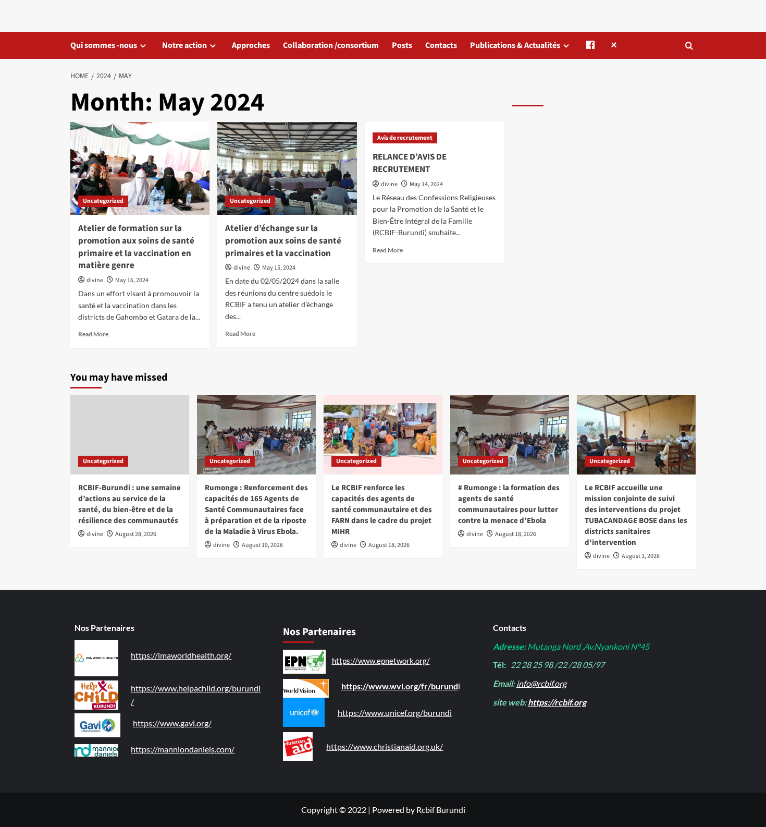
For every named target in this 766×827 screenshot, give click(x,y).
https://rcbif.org (557, 702)
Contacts (441, 45)
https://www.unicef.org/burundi (395, 712)
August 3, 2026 (641, 556)
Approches (251, 45)
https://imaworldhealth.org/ (181, 655)
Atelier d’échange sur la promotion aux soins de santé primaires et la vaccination (283, 241)
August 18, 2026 (389, 545)
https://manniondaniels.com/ (182, 749)
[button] (689, 46)
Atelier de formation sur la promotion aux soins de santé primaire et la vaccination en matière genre (136, 247)
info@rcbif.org (541, 683)
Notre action (184, 45)
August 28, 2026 (135, 534)
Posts (402, 45)
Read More (93, 334)
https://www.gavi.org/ (172, 723)
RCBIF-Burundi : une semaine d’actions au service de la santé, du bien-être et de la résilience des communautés (129, 504)
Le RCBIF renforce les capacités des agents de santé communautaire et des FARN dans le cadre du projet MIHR (381, 509)
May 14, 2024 (426, 184)
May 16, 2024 (132, 280)
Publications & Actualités (515, 45)
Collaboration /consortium (331, 45)
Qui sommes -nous (103, 45)
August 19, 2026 (262, 545)
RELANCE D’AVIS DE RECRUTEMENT (410, 163)
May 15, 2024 (278, 267)
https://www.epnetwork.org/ (381, 660)
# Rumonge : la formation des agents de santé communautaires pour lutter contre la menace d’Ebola (509, 504)
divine (95, 280)
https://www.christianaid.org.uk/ (384, 746)
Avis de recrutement (405, 137)
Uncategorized (103, 201)
